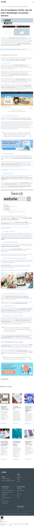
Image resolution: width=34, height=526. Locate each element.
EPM (2, 499)
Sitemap (18, 481)
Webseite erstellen (20, 490)
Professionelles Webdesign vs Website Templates (5, 408)
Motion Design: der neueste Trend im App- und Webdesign (17, 443)
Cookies (29, 513)
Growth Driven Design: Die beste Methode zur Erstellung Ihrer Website (28, 409)
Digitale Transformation (6, 497)
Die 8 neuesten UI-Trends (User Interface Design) (29, 443)
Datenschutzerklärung (24, 513)
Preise (18, 497)
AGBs (19, 513)
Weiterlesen (3, 423)
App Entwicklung (5, 488)
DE (22, 507)
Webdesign (4, 495)
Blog (18, 495)
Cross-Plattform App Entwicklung (8, 490)
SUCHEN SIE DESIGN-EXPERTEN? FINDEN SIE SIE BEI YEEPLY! (13, 49)
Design (4, 6)
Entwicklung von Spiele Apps (7, 492)
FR (20, 507)
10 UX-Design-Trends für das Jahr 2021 (17, 408)
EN (19, 507)
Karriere (18, 479)
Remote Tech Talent (5, 501)
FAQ (17, 492)
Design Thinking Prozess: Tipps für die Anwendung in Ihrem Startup (4, 443)
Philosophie (19, 477)
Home (2, 6)
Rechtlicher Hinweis (14, 513)
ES (17, 507)
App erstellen (19, 488)
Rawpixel (23, 211)
